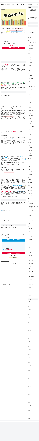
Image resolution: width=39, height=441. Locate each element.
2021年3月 (29, 399)
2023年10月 (29, 349)
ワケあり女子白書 (30, 155)
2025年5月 (29, 319)
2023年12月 (29, 346)
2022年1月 (29, 383)
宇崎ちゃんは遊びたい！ (32, 115)
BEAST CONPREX (31, 273)
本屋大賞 (30, 169)
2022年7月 (29, 373)
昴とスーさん (30, 121)
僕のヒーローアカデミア (32, 260)
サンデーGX (29, 99)
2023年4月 (29, 359)
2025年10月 (29, 311)
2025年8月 (29, 314)
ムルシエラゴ (30, 147)
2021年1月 (29, 402)
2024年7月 (29, 335)
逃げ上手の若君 (30, 266)
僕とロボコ (30, 258)
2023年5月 (29, 357)
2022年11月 (29, 367)
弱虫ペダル (30, 282)
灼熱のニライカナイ (31, 263)
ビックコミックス (30, 123)
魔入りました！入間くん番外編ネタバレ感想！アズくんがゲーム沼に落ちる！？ (33, 15)
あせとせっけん (30, 218)
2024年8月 (29, 333)
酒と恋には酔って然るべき (32, 89)
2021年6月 (29, 394)
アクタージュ (30, 239)
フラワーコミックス (30, 129)
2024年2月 (29, 343)
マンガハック (29, 134)
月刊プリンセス (30, 190)
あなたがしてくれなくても (32, 203)
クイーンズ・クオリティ (32, 131)
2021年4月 (29, 397)
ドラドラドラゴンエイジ (31, 113)
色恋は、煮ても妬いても (32, 210)
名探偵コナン (30, 231)
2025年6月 (29, 317)
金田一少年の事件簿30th (32, 86)
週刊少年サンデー (30, 226)
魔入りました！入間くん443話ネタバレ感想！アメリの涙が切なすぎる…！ (33, 18)
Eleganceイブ (29, 37)
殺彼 (29, 67)
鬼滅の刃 (30, 268)
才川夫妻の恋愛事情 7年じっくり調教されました (33, 207)
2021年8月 (29, 391)
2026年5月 (29, 303)
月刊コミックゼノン (30, 177)
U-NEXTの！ (13, 257)
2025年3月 (29, 322)
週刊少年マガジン (30, 287)
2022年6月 (29, 375)
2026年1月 (29, 306)
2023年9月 (29, 351)
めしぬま (30, 179)
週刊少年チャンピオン (30, 271)
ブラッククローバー (31, 250)
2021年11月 (29, 386)
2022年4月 (29, 378)
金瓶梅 (29, 70)
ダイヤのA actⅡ (30, 290)
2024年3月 (29, 341)
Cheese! (29, 34)
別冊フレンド (29, 158)
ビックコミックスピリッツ (31, 126)
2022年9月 (29, 370)
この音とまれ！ (30, 107)
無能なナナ (30, 94)
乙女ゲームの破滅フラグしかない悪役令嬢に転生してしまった (33, 55)
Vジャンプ (29, 50)
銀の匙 (29, 234)
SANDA (29, 274)
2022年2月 (29, 381)
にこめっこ (30, 139)
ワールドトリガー (31, 110)
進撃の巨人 (30, 166)
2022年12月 (29, 365)
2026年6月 (29, 301)
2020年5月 (29, 413)
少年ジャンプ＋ (30, 171)
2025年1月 (29, 325)
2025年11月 (29, 309)
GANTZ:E (30, 223)
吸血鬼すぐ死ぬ (30, 281)
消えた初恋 (30, 163)
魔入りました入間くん (31, 284)
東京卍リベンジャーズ (31, 295)
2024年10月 (29, 330)
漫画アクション (30, 201)
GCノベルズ (29, 40)
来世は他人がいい (31, 75)
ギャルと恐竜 (30, 150)
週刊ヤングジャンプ (30, 220)
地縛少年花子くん (31, 45)
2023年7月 (29, 354)
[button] (37, 4)
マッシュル (30, 252)
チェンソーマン (30, 247)
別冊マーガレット (30, 161)
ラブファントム (30, 187)
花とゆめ (29, 212)
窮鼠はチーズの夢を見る (32, 48)
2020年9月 (29, 407)
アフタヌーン (29, 73)
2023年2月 (29, 362)
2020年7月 (29, 410)
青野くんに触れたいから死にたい (33, 78)
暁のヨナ (30, 215)
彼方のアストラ (30, 174)
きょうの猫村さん (30, 62)
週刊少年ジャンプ (30, 236)
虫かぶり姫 (30, 57)
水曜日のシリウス (30, 198)
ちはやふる (30, 29)
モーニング (29, 137)
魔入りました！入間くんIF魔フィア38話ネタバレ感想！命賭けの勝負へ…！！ (33, 12)
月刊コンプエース (30, 182)
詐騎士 (29, 81)
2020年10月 (29, 405)
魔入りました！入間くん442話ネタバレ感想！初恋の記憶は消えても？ (33, 20)
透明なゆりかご (30, 118)
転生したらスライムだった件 (32, 42)
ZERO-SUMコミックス (31, 53)
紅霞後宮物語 (30, 193)
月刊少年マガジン (30, 195)
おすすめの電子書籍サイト (31, 59)
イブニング (29, 83)
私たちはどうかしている (32, 32)
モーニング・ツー (30, 142)
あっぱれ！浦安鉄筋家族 (32, 276)
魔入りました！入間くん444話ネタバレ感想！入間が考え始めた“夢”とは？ (33, 10)
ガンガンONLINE (30, 91)
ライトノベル (29, 153)
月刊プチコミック (30, 185)
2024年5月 (29, 338)
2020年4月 (29, 415)
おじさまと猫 (30, 97)
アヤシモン (30, 244)
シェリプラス (29, 102)
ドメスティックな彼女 (31, 292)
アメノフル (30, 242)
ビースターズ (30, 279)
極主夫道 (30, 65)
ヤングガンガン (30, 145)
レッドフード (30, 255)
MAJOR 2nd (30, 228)
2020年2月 (29, 418)
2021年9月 (29, 389)
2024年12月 (29, 327)
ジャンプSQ (29, 105)
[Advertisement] (13, 6)
